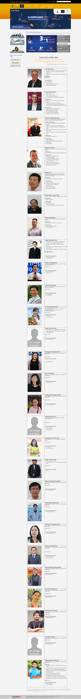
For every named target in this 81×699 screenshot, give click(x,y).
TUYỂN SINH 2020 (61, 36)
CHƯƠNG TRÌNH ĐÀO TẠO (63, 41)
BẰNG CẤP (60, 48)
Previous (12, 20)
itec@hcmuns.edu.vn (43, 690)
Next (69, 20)
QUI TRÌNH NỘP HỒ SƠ (62, 46)
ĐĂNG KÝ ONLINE (61, 38)
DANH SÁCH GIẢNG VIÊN (63, 43)
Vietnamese (49, 1)
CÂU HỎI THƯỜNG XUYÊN (63, 51)
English (53, 1)
